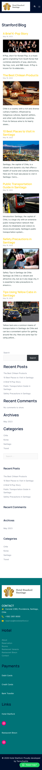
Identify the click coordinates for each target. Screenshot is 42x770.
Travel (6, 448)
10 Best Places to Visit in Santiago (19, 133)
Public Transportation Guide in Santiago (17, 185)
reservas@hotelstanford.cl (16, 621)
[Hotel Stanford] (16, 6)
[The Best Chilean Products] (21, 104)
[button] (29, 765)
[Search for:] (21, 456)
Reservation (7, 643)
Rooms (5, 646)
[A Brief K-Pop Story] (21, 50)
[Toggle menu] (39, 6)
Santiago (7, 444)
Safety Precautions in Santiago (17, 240)
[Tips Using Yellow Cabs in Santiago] (21, 320)
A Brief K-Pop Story (15, 33)
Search (7, 352)
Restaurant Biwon (9, 652)
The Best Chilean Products (20, 75)
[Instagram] (4, 723)
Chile (6, 435)
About (4, 640)
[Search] (34, 6)
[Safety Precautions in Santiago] (21, 267)
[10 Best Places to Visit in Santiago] (21, 159)
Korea (6, 440)
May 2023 (8, 421)
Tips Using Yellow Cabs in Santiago (19, 293)
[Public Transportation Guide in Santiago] (21, 211)
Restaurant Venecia (10, 649)
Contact (5, 655)
